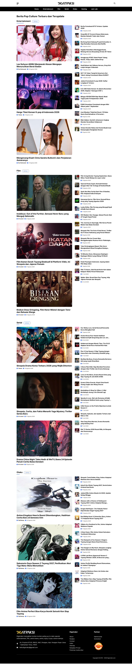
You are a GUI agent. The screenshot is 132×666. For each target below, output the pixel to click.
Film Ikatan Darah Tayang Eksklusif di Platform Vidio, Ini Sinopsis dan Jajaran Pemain (43, 263)
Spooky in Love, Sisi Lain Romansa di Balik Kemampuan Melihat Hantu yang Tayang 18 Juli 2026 (96, 400)
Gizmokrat (97, 639)
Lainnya (35, 21)
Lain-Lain (94, 9)
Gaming (84, 9)
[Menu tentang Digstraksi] (18, 4)
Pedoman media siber (76, 650)
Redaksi (72, 639)
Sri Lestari (21, 218)
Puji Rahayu (21, 520)
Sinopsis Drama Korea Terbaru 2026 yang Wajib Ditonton (44, 366)
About (71, 636)
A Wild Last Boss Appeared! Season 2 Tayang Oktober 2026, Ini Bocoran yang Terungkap (94, 557)
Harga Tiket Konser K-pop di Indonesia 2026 (38, 112)
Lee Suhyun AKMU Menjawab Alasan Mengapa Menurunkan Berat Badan (39, 65)
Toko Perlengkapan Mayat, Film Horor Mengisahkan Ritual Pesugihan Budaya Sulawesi (94, 248)
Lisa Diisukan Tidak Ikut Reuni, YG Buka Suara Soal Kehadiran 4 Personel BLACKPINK (94, 114)
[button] (114, 3)
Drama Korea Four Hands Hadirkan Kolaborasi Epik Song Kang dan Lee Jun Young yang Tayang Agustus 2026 (94, 337)
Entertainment (48, 9)
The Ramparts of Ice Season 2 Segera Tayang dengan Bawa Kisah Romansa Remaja (94, 542)
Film (58, 9)
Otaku (75, 9)
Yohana (20, 115)
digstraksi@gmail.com (30, 647)
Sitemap (72, 645)
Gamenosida (98, 636)
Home (36, 9)
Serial (67, 9)
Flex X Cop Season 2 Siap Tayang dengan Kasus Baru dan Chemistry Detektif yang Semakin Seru (95, 353)
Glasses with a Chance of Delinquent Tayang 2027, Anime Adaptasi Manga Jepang (94, 503)
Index (71, 643)
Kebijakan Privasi (75, 648)
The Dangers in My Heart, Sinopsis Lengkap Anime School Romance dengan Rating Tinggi (96, 550)
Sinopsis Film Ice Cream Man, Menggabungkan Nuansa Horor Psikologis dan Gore (95, 240)
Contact (72, 641)
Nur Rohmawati (22, 69)
